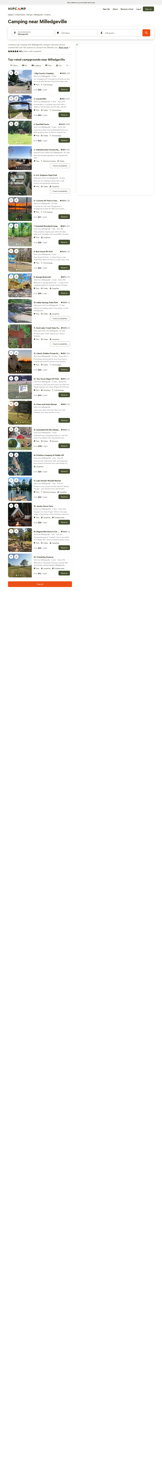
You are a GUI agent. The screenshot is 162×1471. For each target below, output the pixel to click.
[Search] (146, 32)
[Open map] (115, 119)
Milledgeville (38, 14)
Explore (11, 14)
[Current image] (16, 91)
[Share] (16, 73)
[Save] (11, 73)
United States (20, 14)
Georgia (29, 14)
